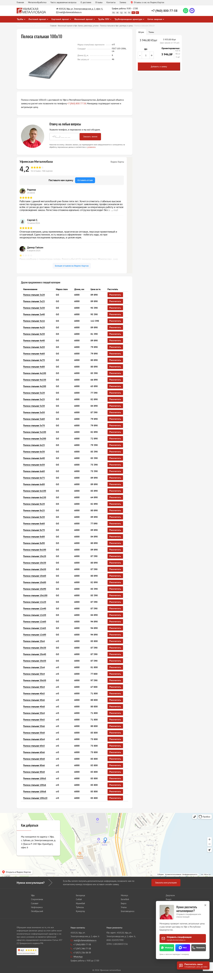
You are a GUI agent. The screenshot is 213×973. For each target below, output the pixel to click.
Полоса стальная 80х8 (34, 772)
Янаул (168, 899)
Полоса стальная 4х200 (34, 386)
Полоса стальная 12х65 (34, 628)
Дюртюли (170, 895)
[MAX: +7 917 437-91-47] (192, 10)
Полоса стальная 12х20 (34, 602)
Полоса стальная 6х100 (34, 490)
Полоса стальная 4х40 (34, 340)
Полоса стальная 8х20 (34, 504)
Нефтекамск (37, 907)
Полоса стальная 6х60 (34, 471)
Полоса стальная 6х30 (34, 451)
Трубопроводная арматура (128, 19)
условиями (91, 147)
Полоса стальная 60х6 (34, 752)
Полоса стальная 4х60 (34, 353)
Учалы (124, 907)
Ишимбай (80, 903)
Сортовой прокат (60, 19)
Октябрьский (37, 911)
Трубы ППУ (103, 19)
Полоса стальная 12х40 (34, 608)
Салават (34, 903)
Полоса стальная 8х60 (34, 523)
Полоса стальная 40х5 (34, 693)
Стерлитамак (37, 899)
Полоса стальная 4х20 (34, 327)
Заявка (123, 2)
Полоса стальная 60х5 (34, 745)
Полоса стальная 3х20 (34, 294)
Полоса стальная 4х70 (34, 360)
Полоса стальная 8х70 (34, 530)
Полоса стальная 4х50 (34, 347)
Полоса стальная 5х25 (34, 399)
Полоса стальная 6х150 (34, 497)
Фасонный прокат (83, 19)
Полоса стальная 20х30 (34, 647)
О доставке (86, 2)
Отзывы (98, 2)
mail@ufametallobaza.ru (70, 12)
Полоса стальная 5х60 (34, 419)
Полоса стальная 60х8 (34, 758)
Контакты (110, 2)
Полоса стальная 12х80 (34, 634)
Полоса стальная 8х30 (34, 517)
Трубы (20, 19)
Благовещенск (127, 911)
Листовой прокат (37, 19)
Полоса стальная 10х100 (35, 595)
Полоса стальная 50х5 (34, 719)
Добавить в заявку (159, 67)
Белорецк (80, 895)
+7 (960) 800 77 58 (76, 103)
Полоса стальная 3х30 (34, 307)
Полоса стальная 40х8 (34, 706)
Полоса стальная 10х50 (34, 569)
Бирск (123, 903)
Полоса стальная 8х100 (34, 549)
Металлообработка (37, 2)
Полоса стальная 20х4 (34, 641)
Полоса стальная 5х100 (34, 432)
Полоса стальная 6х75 (34, 477)
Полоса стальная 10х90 (34, 589)
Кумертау (80, 911)
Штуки (141, 32)
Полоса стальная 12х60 (34, 621)
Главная (20, 2)
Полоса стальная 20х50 (34, 660)
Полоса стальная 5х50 (34, 412)
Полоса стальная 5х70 (34, 425)
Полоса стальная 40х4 (34, 687)
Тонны (151, 32)
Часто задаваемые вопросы (63, 2)
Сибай (79, 899)
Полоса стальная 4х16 (34, 321)
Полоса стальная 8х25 (34, 510)
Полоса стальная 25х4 (34, 667)
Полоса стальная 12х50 (34, 615)
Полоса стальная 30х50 (34, 680)
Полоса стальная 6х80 (34, 484)
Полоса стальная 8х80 (34, 536)
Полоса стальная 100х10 (35, 798)
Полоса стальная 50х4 (34, 713)
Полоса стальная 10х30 (34, 562)
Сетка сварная (155, 19)
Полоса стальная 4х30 (34, 334)
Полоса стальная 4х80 (34, 366)
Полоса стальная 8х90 (34, 543)
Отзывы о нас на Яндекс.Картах (149, 2)
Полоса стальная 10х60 (34, 575)
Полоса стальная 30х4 (34, 673)
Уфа (32, 895)
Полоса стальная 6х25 (34, 445)
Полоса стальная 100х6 (34, 785)
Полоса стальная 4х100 (34, 373)
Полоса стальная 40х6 (34, 700)
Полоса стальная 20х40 (34, 654)
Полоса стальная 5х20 (34, 392)
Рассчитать (115, 295)
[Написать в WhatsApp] (185, 10)
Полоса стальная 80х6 (34, 765)
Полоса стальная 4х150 (34, 379)
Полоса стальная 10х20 (34, 556)
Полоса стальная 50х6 (34, 726)
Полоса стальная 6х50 (34, 464)
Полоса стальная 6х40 (34, 458)
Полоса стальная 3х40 (34, 314)
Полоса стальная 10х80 (34, 582)
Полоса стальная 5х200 (34, 438)
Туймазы (80, 907)
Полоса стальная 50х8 (34, 732)
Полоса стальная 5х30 (34, 406)
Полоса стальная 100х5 (34, 778)
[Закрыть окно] (205, 905)
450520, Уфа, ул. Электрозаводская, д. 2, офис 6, (81, 8)
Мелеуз (124, 895)
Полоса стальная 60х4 (34, 739)
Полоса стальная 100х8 (34, 791)
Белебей (125, 899)
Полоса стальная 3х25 (34, 301)
